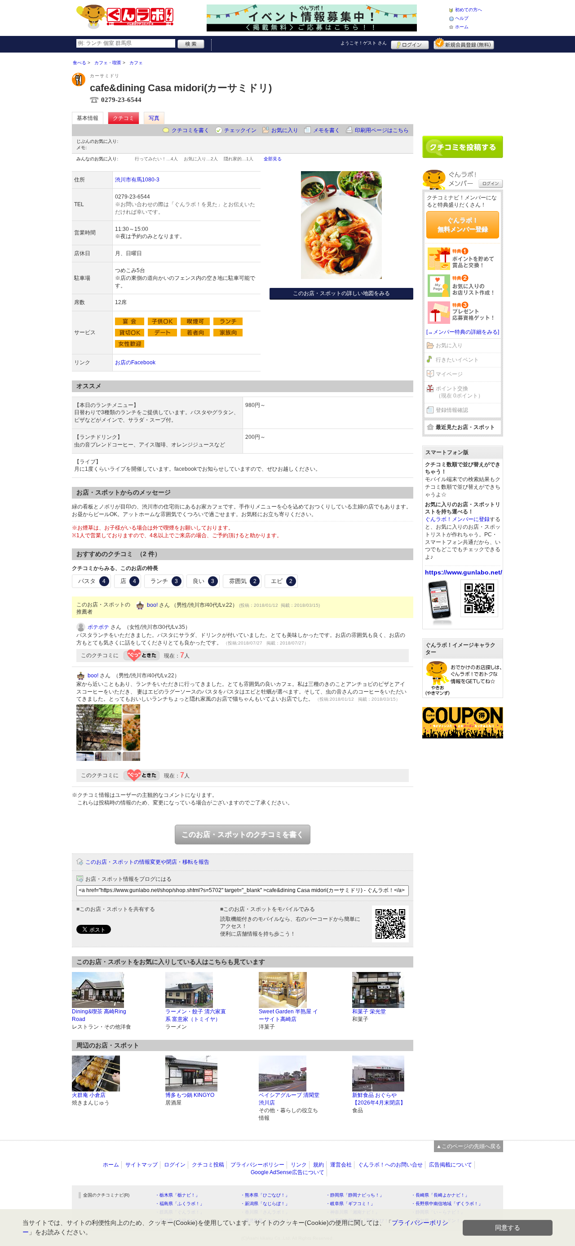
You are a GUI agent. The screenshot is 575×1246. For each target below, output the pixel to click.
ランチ (164, 581)
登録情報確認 (452, 410)
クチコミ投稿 (208, 1165)
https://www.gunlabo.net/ (463, 572)
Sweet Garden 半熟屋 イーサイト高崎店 (288, 1015)
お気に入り (284, 130)
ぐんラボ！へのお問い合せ (390, 1165)
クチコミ (123, 118)
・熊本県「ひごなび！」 (265, 1195)
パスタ (92, 581)
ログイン (410, 43)
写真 (154, 118)
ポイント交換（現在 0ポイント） (459, 392)
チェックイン (240, 130)
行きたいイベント (457, 360)
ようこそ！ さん (364, 42)
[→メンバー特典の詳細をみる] (462, 332)
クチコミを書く (190, 130)
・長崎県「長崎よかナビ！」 (440, 1195)
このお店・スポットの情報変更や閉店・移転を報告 (147, 862)
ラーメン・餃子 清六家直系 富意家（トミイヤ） (195, 1015)
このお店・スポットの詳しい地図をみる (341, 293)
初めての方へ (468, 9)
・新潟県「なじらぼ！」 (265, 1203)
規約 (318, 1165)
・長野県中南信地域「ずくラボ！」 (447, 1203)
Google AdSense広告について (287, 1172)
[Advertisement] (462, 90)
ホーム (462, 26)
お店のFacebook (135, 362)
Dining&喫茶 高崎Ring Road (99, 1015)
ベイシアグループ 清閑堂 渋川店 (289, 1099)
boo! (152, 605)
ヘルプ (462, 18)
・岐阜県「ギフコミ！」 (350, 1203)
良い (203, 581)
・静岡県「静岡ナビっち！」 (355, 1195)
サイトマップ (141, 1165)
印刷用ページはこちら (382, 130)
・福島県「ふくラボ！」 (179, 1203)
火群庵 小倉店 (89, 1095)
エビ (281, 581)
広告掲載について (450, 1165)
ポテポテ (98, 627)
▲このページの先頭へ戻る (468, 1146)
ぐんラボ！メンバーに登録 (457, 519)
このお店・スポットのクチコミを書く (242, 834)
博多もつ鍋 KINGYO (189, 1095)
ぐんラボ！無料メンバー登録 (463, 225)
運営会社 (341, 1165)
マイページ (449, 374)
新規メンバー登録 (463, 43)
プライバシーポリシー (257, 1165)
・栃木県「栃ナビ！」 (177, 1195)
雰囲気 (243, 581)
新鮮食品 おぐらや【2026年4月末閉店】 (379, 1099)
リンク (299, 1165)
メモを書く (326, 130)
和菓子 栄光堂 (369, 1011)
